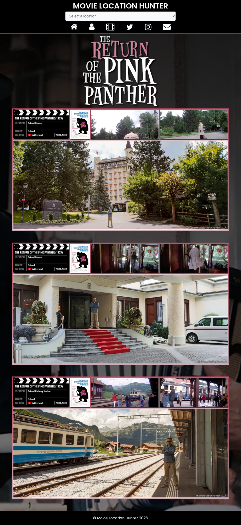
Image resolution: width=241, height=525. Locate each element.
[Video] (110, 27)
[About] (92, 27)
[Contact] (167, 27)
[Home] (73, 27)
